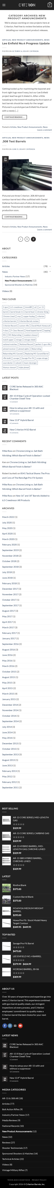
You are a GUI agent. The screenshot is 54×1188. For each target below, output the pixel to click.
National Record (26, 344)
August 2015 (8, 677)
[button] (4, 4)
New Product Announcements (27, 40)
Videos (5, 291)
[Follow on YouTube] (20, 1025)
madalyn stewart (31, 335)
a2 (35, 307)
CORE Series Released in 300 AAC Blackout (26, 388)
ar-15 (41, 307)
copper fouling (29, 316)
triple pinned (24, 367)
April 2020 (7, 533)
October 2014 (9, 715)
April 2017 (7, 622)
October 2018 (9, 561)
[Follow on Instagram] (10, 1025)
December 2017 (10, 588)
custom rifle (24, 326)
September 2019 (10, 550)
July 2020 (7, 522)
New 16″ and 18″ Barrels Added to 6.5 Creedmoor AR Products (26, 498)
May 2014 (7, 737)
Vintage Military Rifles (13, 1170)
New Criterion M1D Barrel (23, 429)
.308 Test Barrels (14, 141)
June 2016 (7, 655)
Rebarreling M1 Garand (12, 353)
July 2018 (7, 572)
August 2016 (8, 649)
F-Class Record (17, 330)
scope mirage (42, 358)
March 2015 (8, 693)
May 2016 (7, 660)
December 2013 (10, 743)
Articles (6, 40)
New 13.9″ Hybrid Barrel (22, 420)
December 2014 (10, 704)
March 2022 (8, 517)
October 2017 (9, 599)
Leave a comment (44, 130)
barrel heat (29, 312)
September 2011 (10, 787)
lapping (47, 330)
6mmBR (28, 307)
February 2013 (9, 771)
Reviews (6, 1142)
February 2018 (9, 583)
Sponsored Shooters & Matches (19, 285)
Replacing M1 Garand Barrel (36, 353)
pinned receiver (9, 349)
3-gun (5, 307)
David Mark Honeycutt (41, 326)
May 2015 (7, 682)
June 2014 (7, 732)
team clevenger (30, 363)
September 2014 (10, 721)
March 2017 (8, 627)
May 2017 (7, 616)
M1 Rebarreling (14, 335)
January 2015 (9, 699)
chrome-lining (42, 312)
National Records (10, 1125)
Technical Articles (10, 1159)
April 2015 (7, 688)
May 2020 (7, 528)
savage (16, 358)
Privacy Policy (39, 1180)
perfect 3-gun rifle (43, 344)
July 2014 (7, 726)
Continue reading (14, 117)
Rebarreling (36, 349)
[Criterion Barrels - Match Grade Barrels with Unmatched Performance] (27, 5)
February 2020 (9, 544)
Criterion (34, 51)
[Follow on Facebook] (4, 1025)
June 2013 (7, 765)
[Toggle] (50, 266)
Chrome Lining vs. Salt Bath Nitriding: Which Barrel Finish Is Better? (22, 453)
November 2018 (10, 555)
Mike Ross (7, 450)
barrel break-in (17, 312)
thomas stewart (9, 367)
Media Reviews (9, 1120)
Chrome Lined (9, 316)
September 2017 (10, 605)
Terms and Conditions (18, 1180)
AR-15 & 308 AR (10, 1098)
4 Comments (16, 423)
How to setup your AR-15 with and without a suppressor (27, 409)
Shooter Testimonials (12, 1148)
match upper (8, 340)
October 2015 (9, 671)
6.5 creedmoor (17, 307)
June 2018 (7, 577)
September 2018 (10, 566)
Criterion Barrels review (28, 321)
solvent (18, 363)
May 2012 (7, 776)
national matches (10, 344)
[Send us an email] (15, 1025)
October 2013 (9, 748)
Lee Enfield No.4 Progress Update (26, 43)
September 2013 (10, 754)
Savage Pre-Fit (28, 358)
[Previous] (20, 239)
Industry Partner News (15, 276)
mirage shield (29, 340)
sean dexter (8, 363)
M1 (4, 335)
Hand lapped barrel (34, 330)
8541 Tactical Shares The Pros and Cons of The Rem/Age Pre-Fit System (26, 475)
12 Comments (18, 414)
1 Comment (17, 402)
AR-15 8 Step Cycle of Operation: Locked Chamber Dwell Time (30, 397)
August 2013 (8, 760)
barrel (5, 312)
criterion (40, 316)
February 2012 (9, 782)
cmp (19, 316)
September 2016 (10, 644)
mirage (19, 340)
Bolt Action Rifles (10, 1109)
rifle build (7, 358)
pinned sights (23, 349)
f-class (5, 330)
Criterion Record (10, 326)
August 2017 (8, 610)
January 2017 (9, 638)
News (47, 40)
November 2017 (10, 594)
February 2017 (9, 633)
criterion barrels (9, 321)
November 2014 (10, 710)
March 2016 (8, 666)
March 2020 (8, 539)
